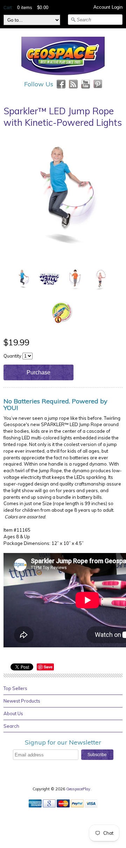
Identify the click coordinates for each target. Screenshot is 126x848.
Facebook (61, 84)
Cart (8, 7)
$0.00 (42, 7)
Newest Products (22, 701)
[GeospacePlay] (63, 76)
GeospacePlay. (79, 788)
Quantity (12, 356)
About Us (13, 713)
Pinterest (97, 84)
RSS (73, 84)
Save (48, 666)
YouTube (85, 84)
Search (11, 726)
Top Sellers (15, 688)
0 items (24, 7)
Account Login (107, 7)
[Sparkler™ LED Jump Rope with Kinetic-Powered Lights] (23, 278)
